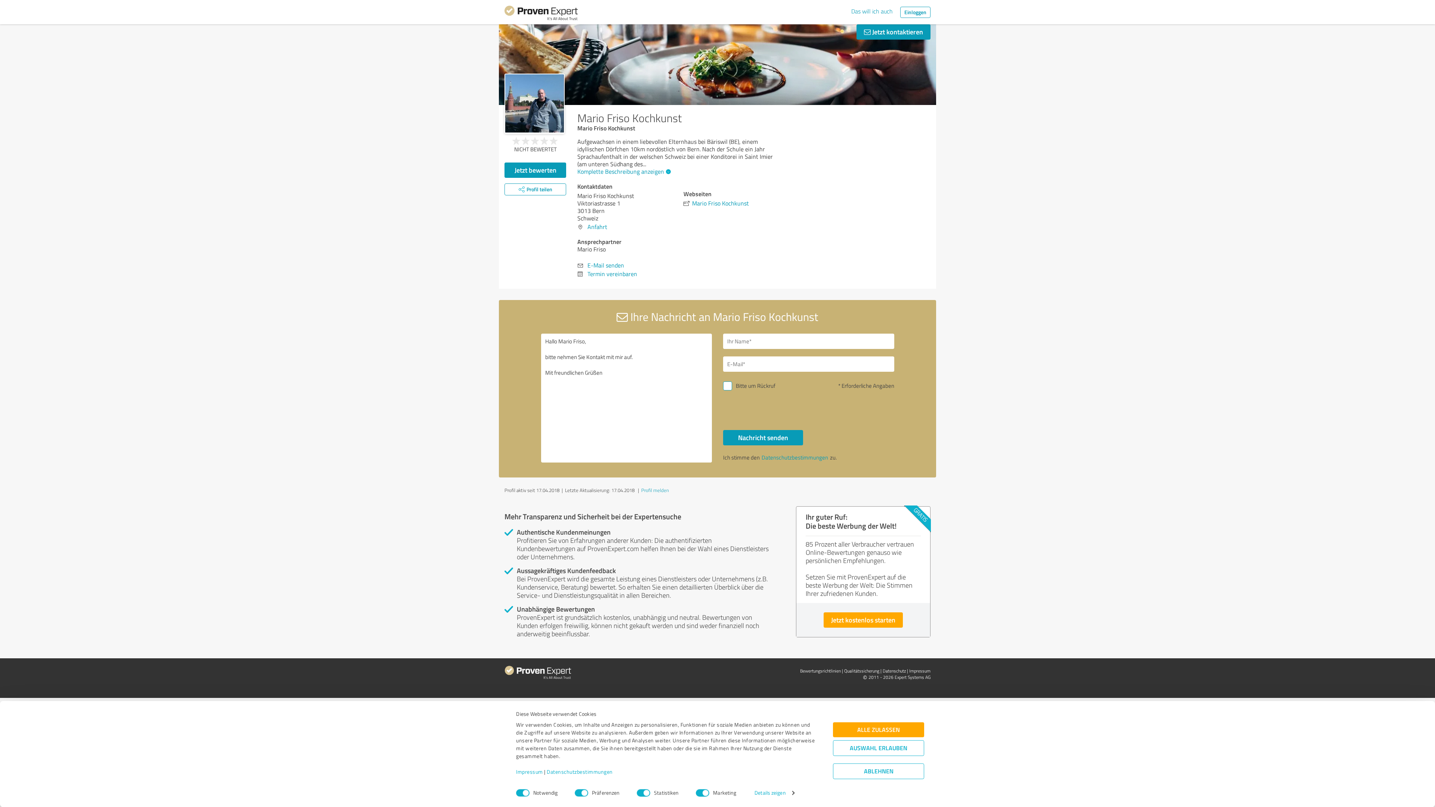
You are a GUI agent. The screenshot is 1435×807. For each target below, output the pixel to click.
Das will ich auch (872, 11)
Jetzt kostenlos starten (863, 620)
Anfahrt (597, 227)
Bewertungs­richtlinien (820, 671)
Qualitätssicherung (861, 671)
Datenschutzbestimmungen (580, 772)
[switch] (581, 793)
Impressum (529, 772)
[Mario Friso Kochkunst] (534, 103)
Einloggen (915, 12)
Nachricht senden (763, 437)
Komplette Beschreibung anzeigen (620, 171)
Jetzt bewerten (535, 170)
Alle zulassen (878, 730)
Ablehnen (879, 771)
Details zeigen (770, 793)
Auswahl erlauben (878, 748)
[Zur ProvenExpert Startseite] (541, 14)
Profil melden (655, 490)
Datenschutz (894, 671)
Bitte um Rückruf (755, 386)
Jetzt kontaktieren (897, 32)
